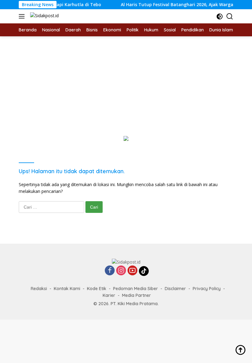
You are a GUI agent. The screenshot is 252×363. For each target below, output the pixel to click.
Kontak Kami (67, 288)
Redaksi (39, 288)
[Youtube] (132, 270)
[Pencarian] (229, 16)
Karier (109, 295)
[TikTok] (144, 271)
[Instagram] (121, 270)
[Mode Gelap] (219, 16)
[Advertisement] (126, 82)
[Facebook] (110, 270)
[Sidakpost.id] (44, 16)
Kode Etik (96, 288)
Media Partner (136, 295)
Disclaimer (175, 288)
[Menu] (23, 16)
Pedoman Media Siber (135, 288)
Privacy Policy (207, 288)
